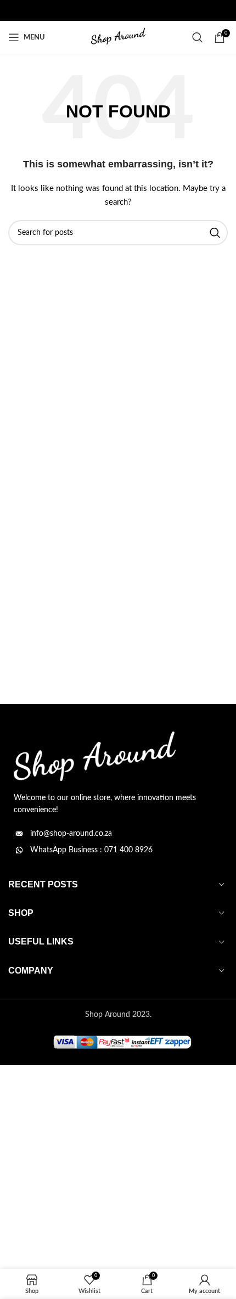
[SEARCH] (215, 232)
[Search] (198, 37)
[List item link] (118, 834)
